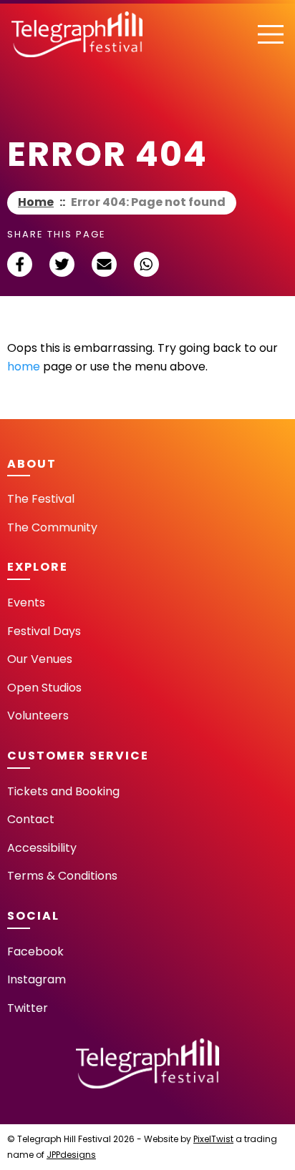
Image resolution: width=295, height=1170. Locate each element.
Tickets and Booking (63, 791)
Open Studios (44, 687)
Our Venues (39, 659)
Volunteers (38, 715)
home (23, 366)
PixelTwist (213, 1139)
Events (26, 602)
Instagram (36, 979)
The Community (52, 527)
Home (36, 202)
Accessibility (42, 848)
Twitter (27, 1008)
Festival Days (44, 631)
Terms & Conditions (62, 875)
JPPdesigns (71, 1155)
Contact (30, 819)
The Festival (40, 499)
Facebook (35, 951)
